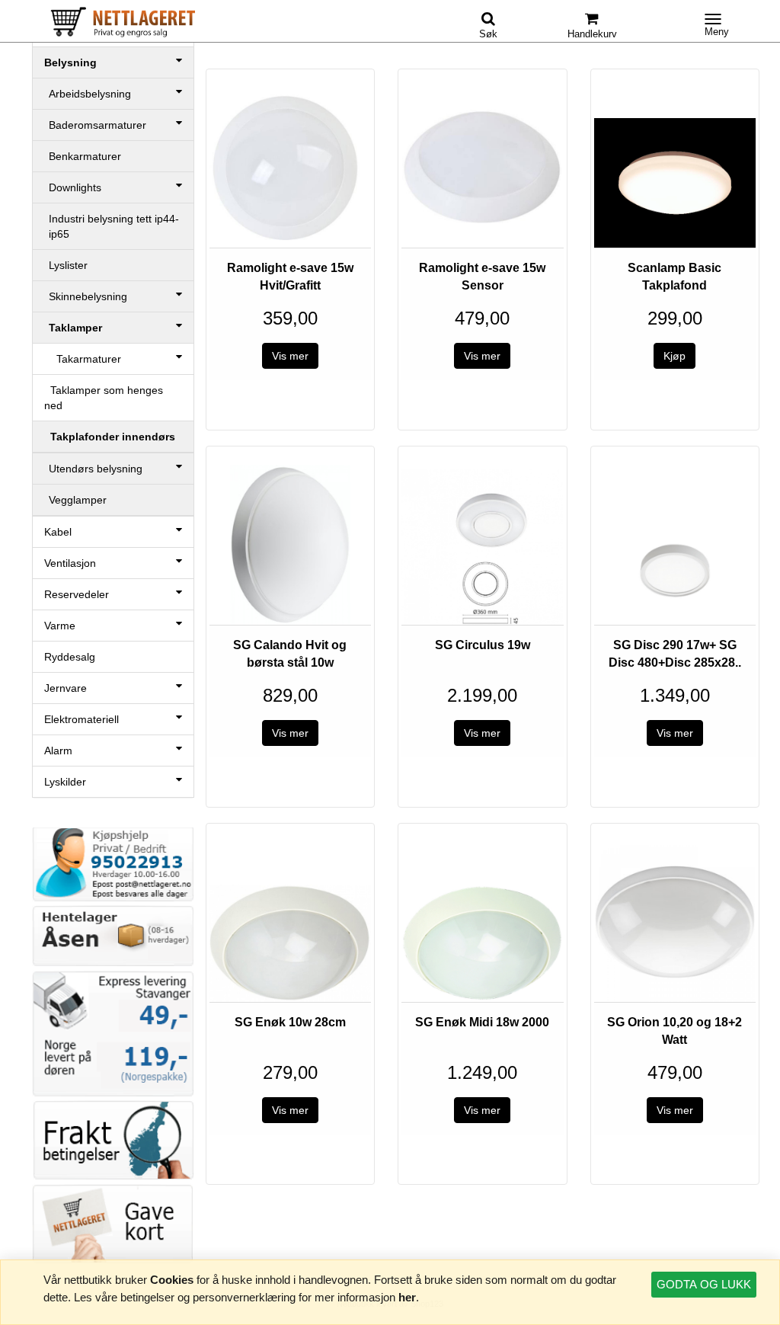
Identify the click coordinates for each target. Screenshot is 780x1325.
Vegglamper (78, 500)
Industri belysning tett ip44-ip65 (114, 226)
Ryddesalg (69, 657)
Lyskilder (65, 782)
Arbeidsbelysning (90, 94)
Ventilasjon (70, 563)
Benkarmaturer (85, 156)
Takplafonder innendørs (109, 436)
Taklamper (75, 328)
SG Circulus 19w (482, 644)
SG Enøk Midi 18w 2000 (482, 1022)
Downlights (75, 187)
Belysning (70, 62)
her (407, 1297)
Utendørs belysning (95, 468)
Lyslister (68, 265)
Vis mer (290, 356)
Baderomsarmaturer (97, 125)
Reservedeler (76, 594)
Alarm (58, 750)
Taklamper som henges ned (103, 397)
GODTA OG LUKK (704, 1284)
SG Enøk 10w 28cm (290, 1022)
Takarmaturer (82, 359)
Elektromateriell (81, 719)
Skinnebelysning (88, 296)
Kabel (58, 532)
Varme (59, 625)
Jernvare (65, 688)
